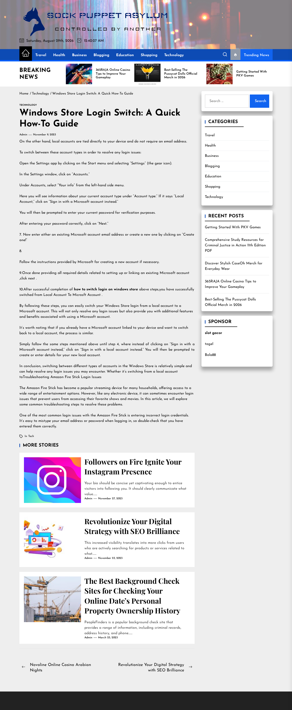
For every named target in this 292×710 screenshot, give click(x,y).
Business (79, 55)
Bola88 (210, 355)
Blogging (101, 55)
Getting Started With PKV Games (233, 227)
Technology (174, 55)
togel (209, 344)
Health (59, 55)
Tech (31, 436)
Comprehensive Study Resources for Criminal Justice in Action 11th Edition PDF (235, 245)
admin (23, 134)
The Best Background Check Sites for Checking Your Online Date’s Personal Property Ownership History (132, 595)
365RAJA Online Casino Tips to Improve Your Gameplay (230, 284)
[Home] (25, 53)
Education (125, 55)
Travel (40, 55)
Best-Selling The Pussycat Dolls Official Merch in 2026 (230, 302)
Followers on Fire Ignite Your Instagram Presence (133, 466)
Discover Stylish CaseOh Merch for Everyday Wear (233, 266)
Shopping (149, 55)
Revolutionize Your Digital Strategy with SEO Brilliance (132, 526)
